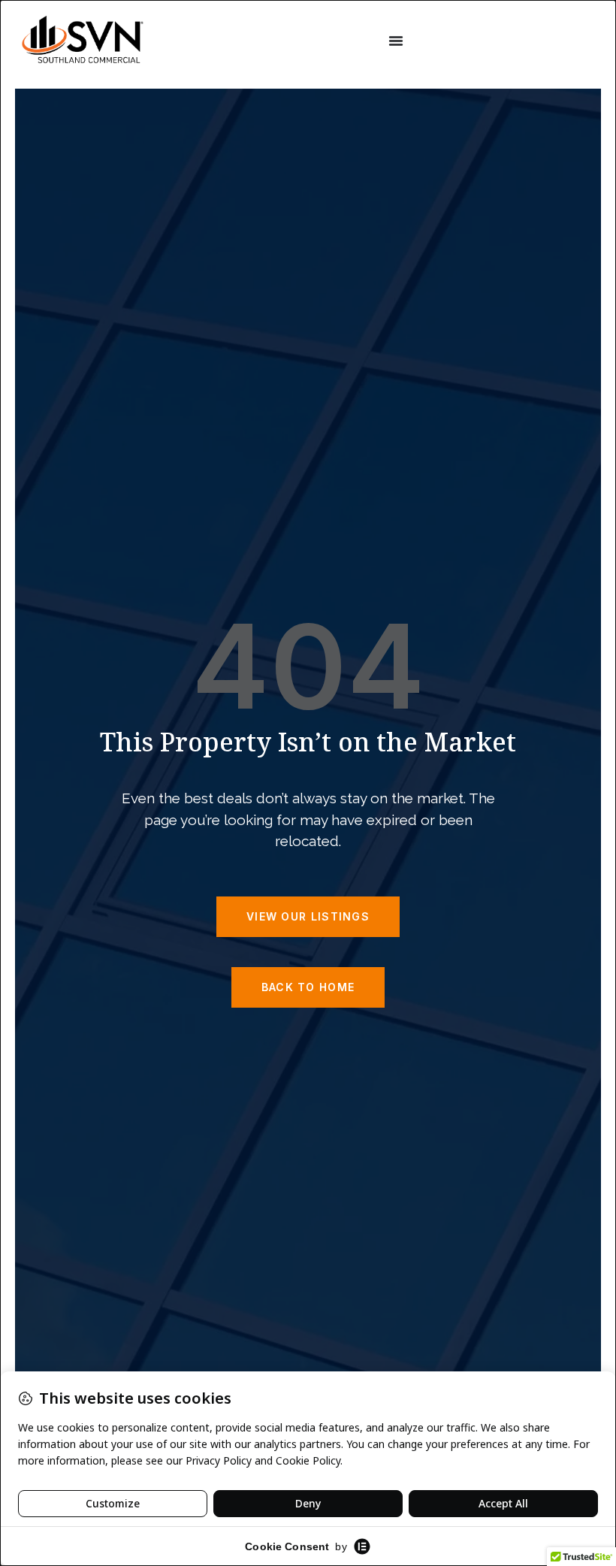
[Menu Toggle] (395, 40)
